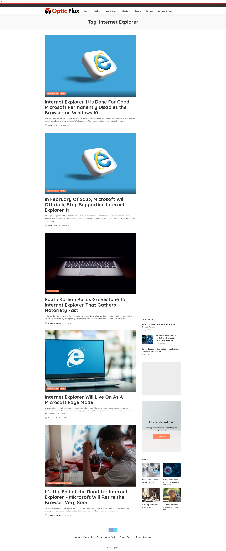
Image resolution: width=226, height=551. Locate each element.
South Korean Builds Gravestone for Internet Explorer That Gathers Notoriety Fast (86, 304)
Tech (62, 93)
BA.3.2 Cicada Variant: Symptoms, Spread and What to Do (171, 482)
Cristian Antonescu (54, 323)
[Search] (179, 10)
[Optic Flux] (62, 10)
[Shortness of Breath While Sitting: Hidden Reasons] (172, 495)
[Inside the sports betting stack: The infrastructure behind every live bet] (147, 339)
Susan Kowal (52, 125)
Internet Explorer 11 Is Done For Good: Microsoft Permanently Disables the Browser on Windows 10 (88, 107)
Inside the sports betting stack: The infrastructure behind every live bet (166, 337)
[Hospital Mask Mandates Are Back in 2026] (151, 470)
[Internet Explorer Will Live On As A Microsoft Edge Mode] (90, 361)
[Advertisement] (161, 378)
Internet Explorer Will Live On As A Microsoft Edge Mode (84, 399)
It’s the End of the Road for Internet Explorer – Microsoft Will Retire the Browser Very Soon (86, 497)
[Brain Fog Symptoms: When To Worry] (151, 495)
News (49, 291)
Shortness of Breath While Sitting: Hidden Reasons (170, 507)
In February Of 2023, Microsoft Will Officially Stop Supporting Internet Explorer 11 (85, 204)
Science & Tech (53, 93)
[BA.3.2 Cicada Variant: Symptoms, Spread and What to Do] (172, 470)
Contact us (161, 436)
